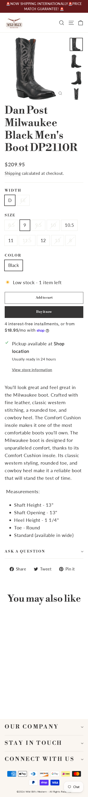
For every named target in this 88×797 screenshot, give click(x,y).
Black (13, 265)
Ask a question (25, 551)
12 (43, 240)
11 (11, 240)
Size (10, 215)
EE (23, 200)
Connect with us (39, 759)
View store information (32, 369)
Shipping (13, 173)
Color (13, 255)
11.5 (27, 240)
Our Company (32, 727)
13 (57, 240)
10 (53, 225)
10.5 (69, 225)
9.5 (38, 225)
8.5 (11, 225)
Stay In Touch (33, 743)
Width (13, 191)
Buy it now (44, 312)
